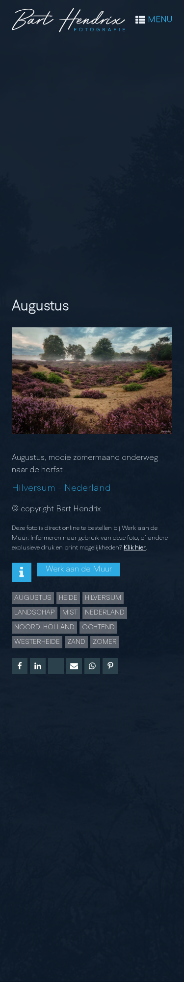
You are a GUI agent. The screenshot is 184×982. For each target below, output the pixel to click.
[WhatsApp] (92, 666)
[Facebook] (19, 666)
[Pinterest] (110, 666)
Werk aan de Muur (79, 569)
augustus (33, 597)
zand (76, 642)
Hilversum (33, 488)
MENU (160, 20)
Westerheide (37, 642)
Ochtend (98, 627)
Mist (70, 612)
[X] (56, 666)
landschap (34, 612)
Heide (68, 597)
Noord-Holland (44, 627)
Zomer (105, 642)
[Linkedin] (38, 666)
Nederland (87, 488)
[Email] (74, 666)
